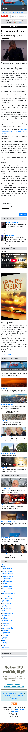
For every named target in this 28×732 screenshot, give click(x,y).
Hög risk (4, 640)
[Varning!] (14, 548)
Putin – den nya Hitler (7, 628)
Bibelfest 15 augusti (7, 588)
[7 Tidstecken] (14, 532)
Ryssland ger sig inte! (7, 620)
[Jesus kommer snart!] (14, 515)
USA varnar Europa (7, 598)
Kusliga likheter (6, 600)
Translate (19, 22)
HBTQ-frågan (5, 591)
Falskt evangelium (6, 578)
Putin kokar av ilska (7, 437)
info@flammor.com (20, 709)
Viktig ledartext (5, 623)
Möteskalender (18, 693)
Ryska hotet (5, 638)
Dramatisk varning (6, 606)
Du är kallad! (5, 625)
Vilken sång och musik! (7, 613)
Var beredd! (5, 618)
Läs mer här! (7, 355)
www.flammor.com (16, 711)
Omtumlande (10, 235)
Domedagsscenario (7, 581)
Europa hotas (5, 580)
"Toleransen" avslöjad (7, 576)
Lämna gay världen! (7, 596)
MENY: (4, 8)
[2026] (14, 499)
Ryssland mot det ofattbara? (9, 593)
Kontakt (14, 699)
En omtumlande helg (18, 12)
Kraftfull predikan (6, 647)
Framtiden (4, 642)
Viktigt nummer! (6, 632)
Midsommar (5, 633)
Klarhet (4, 645)
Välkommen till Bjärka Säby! (9, 595)
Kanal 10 (8, 695)
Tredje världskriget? (7, 608)
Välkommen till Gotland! (9, 453)
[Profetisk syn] (14, 482)
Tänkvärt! (4, 612)
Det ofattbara (5, 644)
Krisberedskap (5, 602)
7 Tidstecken (5, 537)
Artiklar (10, 12)
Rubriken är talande (7, 404)
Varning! (4, 388)
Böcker (14, 695)
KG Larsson (5, 635)
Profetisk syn (5, 488)
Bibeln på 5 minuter (7, 615)
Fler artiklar (23, 214)
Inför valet (4, 467)
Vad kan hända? (6, 630)
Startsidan (5, 12)
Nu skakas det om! (6, 590)
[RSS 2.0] (14, 703)
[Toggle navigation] (23, 8)
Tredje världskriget (6, 617)
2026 (2, 505)
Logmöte (4, 605)
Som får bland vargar (7, 603)
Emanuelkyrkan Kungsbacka (9, 585)
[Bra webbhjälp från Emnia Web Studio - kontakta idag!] (14, 676)
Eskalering (4, 583)
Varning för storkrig (7, 627)
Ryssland (4, 637)
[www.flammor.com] (14, 3)
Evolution (4, 420)
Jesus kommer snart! (8, 521)
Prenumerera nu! (17, 697)
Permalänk (14, 206)
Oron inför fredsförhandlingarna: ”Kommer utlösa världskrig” (14, 131)
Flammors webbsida (8, 372)
